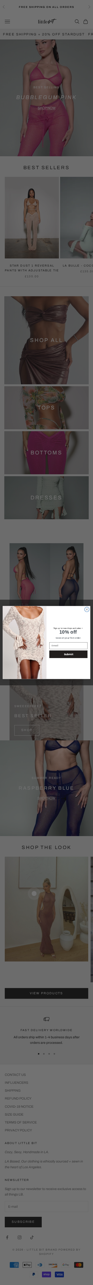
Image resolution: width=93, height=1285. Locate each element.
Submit (68, 654)
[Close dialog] (86, 609)
